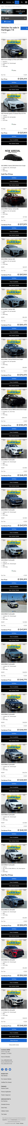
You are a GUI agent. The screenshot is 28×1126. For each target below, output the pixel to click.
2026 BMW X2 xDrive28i (8, 909)
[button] (22, 2)
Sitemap (21, 1123)
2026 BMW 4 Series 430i (8, 259)
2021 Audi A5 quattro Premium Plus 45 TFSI (13, 113)
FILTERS (8, 22)
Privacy (17, 1123)
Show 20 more (14, 1040)
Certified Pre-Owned (6, 1082)
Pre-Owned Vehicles (6, 1079)
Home (2, 6)
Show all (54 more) (14, 1045)
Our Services (4, 1101)
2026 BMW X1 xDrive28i (7, 459)
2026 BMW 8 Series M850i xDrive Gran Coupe (14, 409)
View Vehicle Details (14, 89)
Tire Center (4, 1114)
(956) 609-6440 (8, 1060)
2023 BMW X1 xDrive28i (7, 560)
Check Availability (14, 86)
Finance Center (5, 1088)
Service (17, 2)
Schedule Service (5, 1104)
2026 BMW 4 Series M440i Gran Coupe (12, 359)
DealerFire (5, 1119)
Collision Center (5, 1111)
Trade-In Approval (5, 1095)
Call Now (14, 82)
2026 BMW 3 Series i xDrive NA (9, 209)
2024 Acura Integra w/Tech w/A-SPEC (12, 59)
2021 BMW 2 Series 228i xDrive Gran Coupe (13, 165)
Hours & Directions (5, 1056)
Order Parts (4, 1107)
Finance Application (6, 1091)
